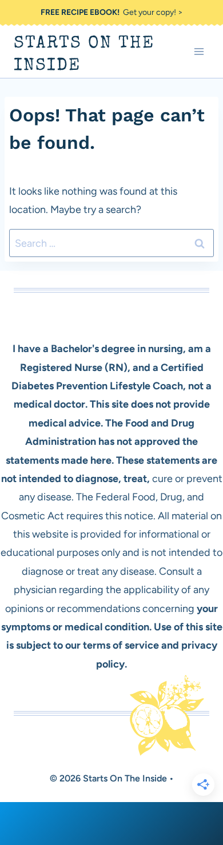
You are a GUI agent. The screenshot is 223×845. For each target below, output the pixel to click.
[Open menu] (198, 52)
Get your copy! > (112, 12)
